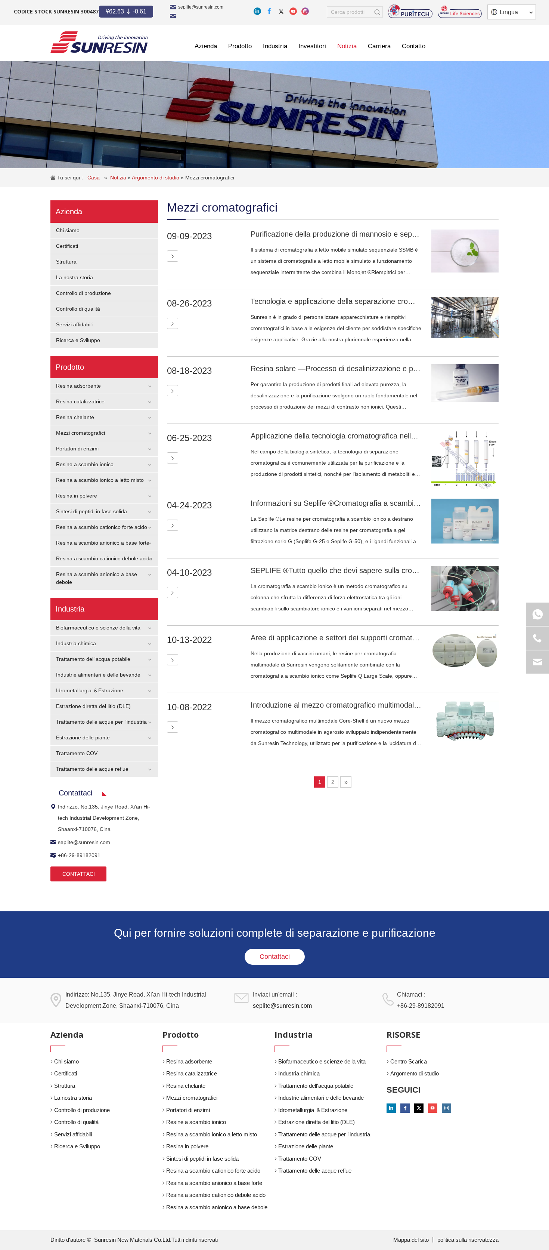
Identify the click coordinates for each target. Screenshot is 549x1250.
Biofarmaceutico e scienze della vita (98, 628)
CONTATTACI (78, 874)
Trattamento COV (76, 753)
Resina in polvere (76, 496)
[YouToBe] (293, 11)
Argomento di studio (156, 178)
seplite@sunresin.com (200, 7)
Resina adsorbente (78, 386)
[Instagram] (305, 11)
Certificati (67, 246)
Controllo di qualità (78, 309)
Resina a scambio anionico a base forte (102, 543)
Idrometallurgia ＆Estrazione (89, 690)
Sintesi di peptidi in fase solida (91, 511)
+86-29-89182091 (79, 855)
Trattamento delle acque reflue (92, 769)
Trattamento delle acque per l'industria (101, 722)
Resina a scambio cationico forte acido (101, 527)
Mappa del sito (411, 1240)
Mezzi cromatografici (209, 178)
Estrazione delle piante (83, 738)
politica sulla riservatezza (468, 1240)
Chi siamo (68, 230)
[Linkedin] (257, 11)
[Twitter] (281, 11)
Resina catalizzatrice (80, 401)
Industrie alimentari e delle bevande (98, 675)
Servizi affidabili (74, 324)
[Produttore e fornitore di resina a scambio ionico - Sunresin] (99, 42)
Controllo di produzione (83, 293)
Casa (94, 178)
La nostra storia (74, 277)
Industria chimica (76, 643)
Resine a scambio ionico (85, 464)
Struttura (66, 262)
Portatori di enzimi (77, 449)
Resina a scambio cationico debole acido (104, 558)
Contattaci (275, 956)
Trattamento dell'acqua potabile (93, 659)
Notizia (119, 178)
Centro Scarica (408, 1061)
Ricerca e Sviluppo (78, 340)
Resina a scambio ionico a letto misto (100, 480)
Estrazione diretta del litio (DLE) (93, 706)
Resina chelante (75, 417)
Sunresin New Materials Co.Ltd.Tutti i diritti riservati (156, 1240)
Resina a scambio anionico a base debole (216, 1207)
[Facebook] (269, 11)
